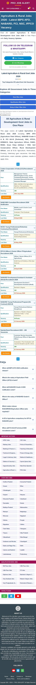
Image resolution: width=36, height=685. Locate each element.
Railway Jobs (7, 444)
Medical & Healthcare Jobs (27, 457)
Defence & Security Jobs (10, 461)
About (12, 676)
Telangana (23, 528)
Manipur (5, 511)
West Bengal (23, 537)
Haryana (22, 494)
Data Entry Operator (26, 466)
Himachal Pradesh (8, 499)
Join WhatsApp (19, 63)
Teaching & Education (26, 448)
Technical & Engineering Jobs (10, 453)
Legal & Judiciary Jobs (9, 457)
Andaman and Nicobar (9, 541)
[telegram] (11, 596)
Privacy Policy (10, 678)
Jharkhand (23, 499)
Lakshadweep (7, 554)
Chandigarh (23, 541)
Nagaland (23, 516)
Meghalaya (23, 511)
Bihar (21, 486)
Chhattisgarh (7, 490)
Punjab (22, 520)
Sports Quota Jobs (25, 461)
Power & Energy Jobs (26, 453)
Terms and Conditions (23, 678)
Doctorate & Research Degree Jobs (27, 583)
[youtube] (18, 596)
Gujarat (5, 494)
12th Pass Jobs (7, 570)
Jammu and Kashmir (9, 550)
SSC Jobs (23, 440)
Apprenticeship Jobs (9, 466)
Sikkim (22, 524)
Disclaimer (28, 676)
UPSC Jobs (6, 440)
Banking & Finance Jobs (10, 448)
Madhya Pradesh (8, 507)
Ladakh (22, 550)
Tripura (5, 533)
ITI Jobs (22, 570)
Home (6, 676)
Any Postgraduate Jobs (10, 583)
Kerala (22, 503)
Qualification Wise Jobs (18, 102)
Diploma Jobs (7, 574)
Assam (5, 486)
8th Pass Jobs (7, 566)
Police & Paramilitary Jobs (27, 444)
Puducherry (23, 554)
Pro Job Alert (20, 3)
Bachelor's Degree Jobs (27, 574)
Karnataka (6, 503)
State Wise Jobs (18, 97)
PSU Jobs (23, 470)
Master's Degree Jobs (26, 578)
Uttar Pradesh (24, 533)
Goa (21, 490)
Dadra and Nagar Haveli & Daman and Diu (10, 545)
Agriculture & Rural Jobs (10, 470)
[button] (2, 8)
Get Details (6, 197)
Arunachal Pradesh (25, 482)
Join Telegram (19, 58)
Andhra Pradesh (7, 482)
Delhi (21, 545)
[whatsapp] (4, 596)
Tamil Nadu (6, 528)
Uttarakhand (6, 537)
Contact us (20, 676)
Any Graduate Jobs (8, 578)
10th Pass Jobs (24, 566)
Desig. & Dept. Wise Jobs (18, 107)
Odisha (5, 520)
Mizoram (5, 516)
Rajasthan (6, 524)
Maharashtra (23, 507)
